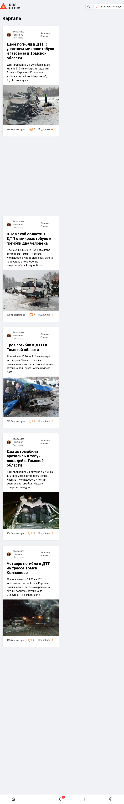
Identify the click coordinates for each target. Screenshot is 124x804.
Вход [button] (111, 6)
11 (34, 533)
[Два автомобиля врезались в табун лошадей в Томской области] (31, 486)
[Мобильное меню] (37, 799)
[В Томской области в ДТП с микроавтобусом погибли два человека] (31, 269)
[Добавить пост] (85, 798)
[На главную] (13, 799)
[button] (60, 799)
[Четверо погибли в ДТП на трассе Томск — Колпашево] (31, 596)
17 (35, 421)
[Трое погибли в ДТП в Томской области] (31, 377)
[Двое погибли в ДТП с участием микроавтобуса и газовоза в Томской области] (31, 81)
